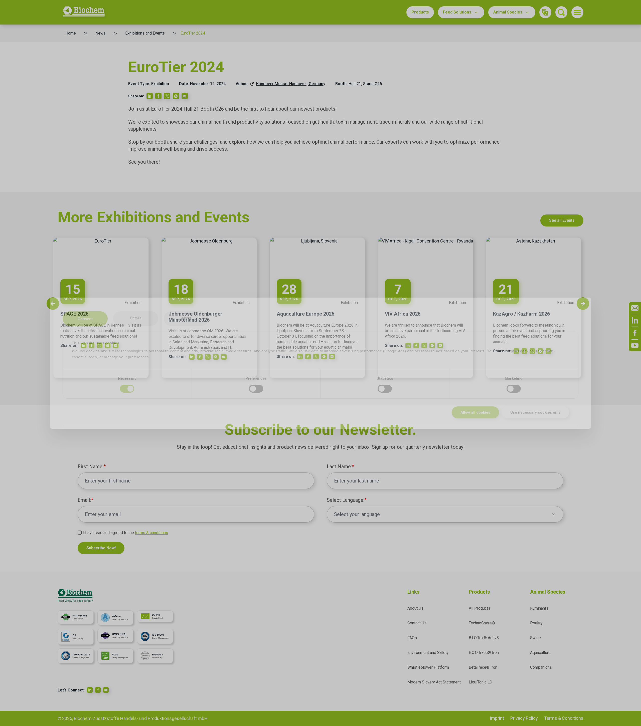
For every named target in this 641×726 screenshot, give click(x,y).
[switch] (256, 389)
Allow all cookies (475, 412)
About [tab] (186, 318)
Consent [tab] (85, 319)
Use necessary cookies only (535, 412)
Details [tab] (135, 318)
